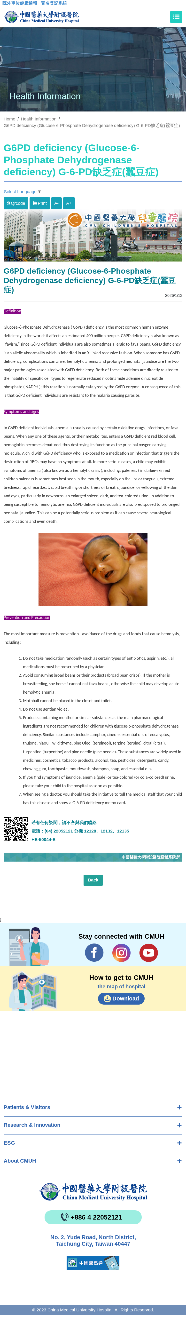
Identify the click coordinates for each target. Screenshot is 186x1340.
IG (121, 953)
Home (9, 119)
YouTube (148, 953)
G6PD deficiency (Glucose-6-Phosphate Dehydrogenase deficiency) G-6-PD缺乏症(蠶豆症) (92, 125)
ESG (9, 1143)
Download (125, 998)
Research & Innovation (32, 1125)
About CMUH (20, 1161)
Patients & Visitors (27, 1107)
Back (93, 880)
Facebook (94, 953)
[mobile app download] (93, 1263)
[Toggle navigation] (176, 17)
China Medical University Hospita (93, 1192)
